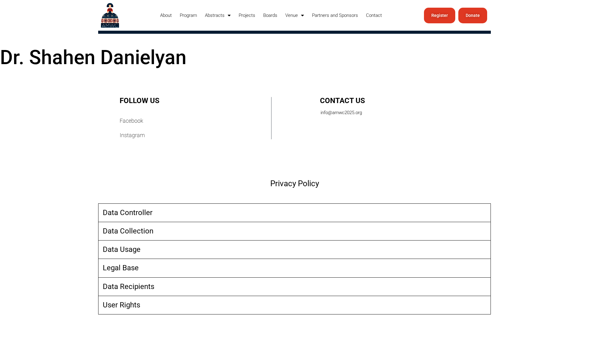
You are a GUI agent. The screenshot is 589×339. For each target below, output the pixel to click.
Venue (291, 15)
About (166, 15)
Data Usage (122, 249)
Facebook (131, 120)
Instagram (132, 135)
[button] (294, 213)
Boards (270, 15)
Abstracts (215, 15)
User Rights (121, 305)
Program (188, 15)
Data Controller (127, 212)
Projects (247, 15)
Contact (374, 15)
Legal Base (121, 268)
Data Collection (128, 231)
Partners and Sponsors (335, 15)
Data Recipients (128, 286)
